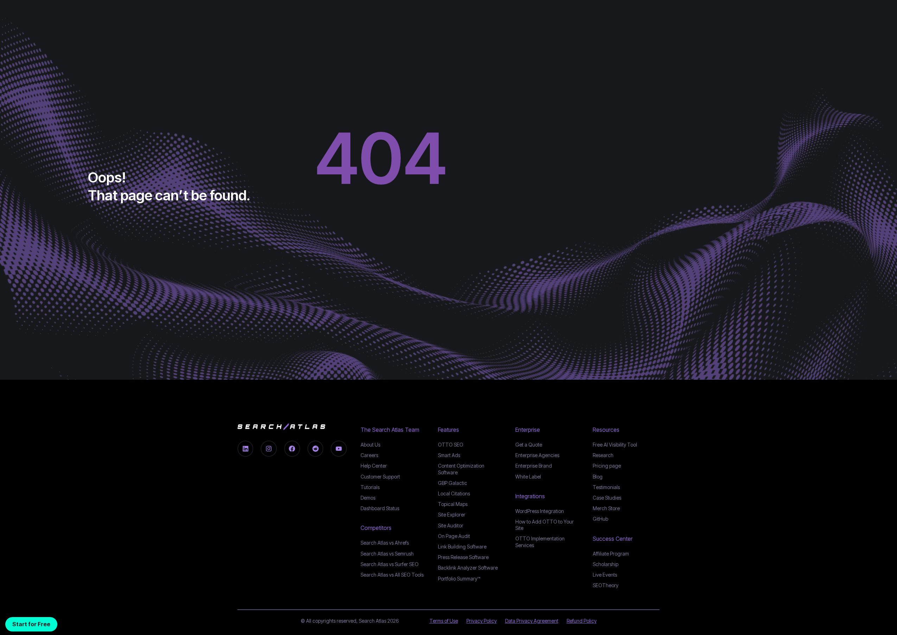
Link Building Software (462, 547)
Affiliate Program (611, 554)
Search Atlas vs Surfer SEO (390, 564)
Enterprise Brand (533, 466)
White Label (528, 477)
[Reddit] (315, 448)
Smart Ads (449, 455)
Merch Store (606, 508)
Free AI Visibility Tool (615, 445)
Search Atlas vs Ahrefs (385, 543)
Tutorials (370, 487)
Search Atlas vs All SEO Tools (392, 575)
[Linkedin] (245, 448)
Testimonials (606, 487)
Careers (369, 455)
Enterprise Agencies (537, 455)
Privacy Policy (481, 621)
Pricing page (607, 466)
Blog (598, 477)
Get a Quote (528, 445)
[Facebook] (292, 448)
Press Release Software (463, 557)
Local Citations (454, 493)
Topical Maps (452, 504)
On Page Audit (454, 536)
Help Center (374, 466)
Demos (368, 498)
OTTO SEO (450, 445)
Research (603, 455)
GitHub (600, 519)
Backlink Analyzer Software (468, 568)
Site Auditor (450, 525)
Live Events (605, 575)
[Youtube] (338, 448)
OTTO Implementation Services (540, 541)
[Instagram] (268, 448)
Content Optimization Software (461, 469)
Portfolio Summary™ (459, 579)
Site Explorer (451, 515)
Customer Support (380, 477)
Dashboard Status (380, 508)
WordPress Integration (539, 511)
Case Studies (607, 498)
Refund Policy (582, 621)
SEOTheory (605, 585)
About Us (370, 445)
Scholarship (605, 564)
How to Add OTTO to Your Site (544, 525)
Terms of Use (444, 621)
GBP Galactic (452, 483)
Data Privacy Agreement (531, 621)
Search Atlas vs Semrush (387, 554)
